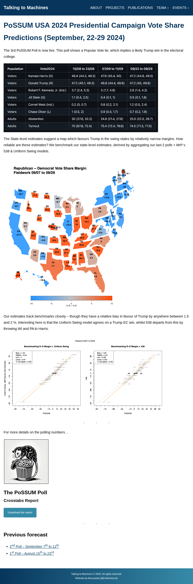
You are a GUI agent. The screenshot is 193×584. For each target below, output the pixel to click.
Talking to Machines (26, 7)
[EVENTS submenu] (188, 8)
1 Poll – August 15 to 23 (32, 553)
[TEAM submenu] (168, 8)
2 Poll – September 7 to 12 (34, 546)
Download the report (20, 512)
